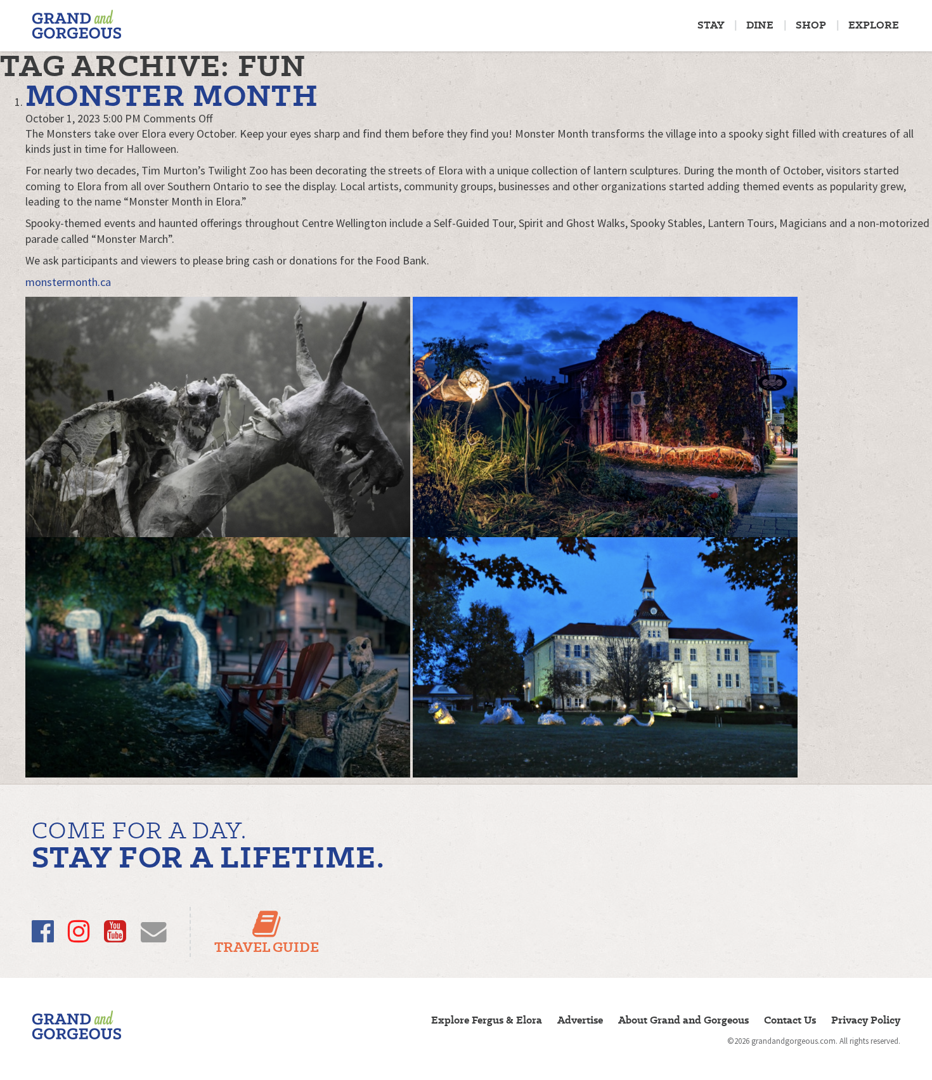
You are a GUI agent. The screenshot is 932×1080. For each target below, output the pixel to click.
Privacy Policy (865, 1020)
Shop (811, 25)
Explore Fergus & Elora (486, 1020)
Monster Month (171, 95)
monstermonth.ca (68, 282)
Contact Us (790, 1020)
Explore (873, 25)
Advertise (580, 1020)
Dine (759, 25)
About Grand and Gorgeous (683, 1020)
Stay (710, 25)
